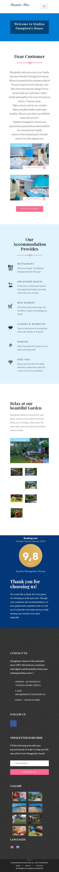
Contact (39, 865)
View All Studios (29, 209)
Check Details (34, 167)
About (28, 865)
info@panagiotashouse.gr (30, 694)
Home (18, 865)
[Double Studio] (29, 156)
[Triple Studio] (29, 187)
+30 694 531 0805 (31, 700)
